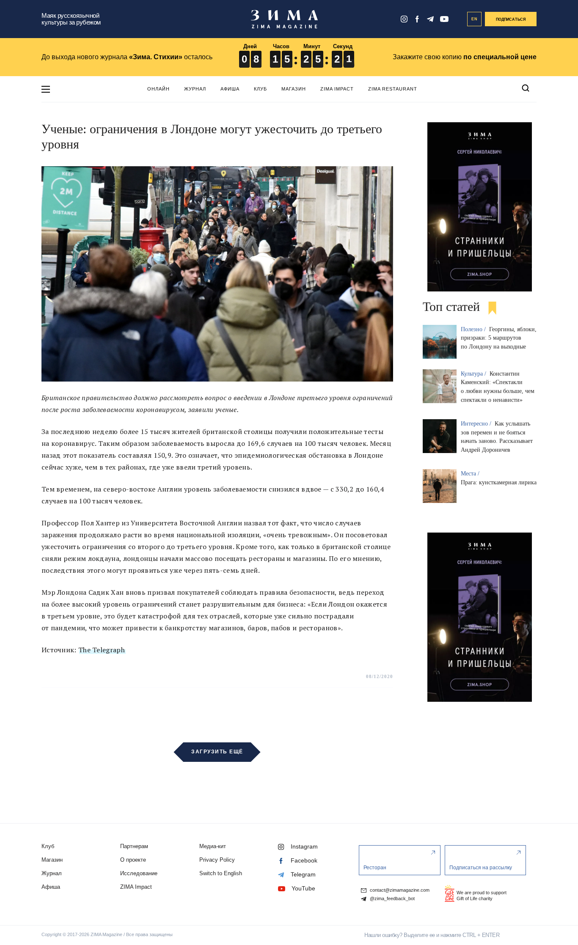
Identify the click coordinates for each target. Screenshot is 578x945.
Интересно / (477, 423)
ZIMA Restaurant (392, 88)
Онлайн (158, 88)
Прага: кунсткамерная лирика (499, 482)
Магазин (293, 88)
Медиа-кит (212, 846)
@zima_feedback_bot (392, 898)
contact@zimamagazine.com (399, 890)
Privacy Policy (217, 860)
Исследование (138, 873)
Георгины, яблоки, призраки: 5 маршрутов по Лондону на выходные (499, 338)
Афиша (229, 88)
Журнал (195, 88)
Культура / (474, 374)
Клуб (260, 88)
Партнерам (134, 846)
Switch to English (220, 873)
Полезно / (474, 329)
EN (474, 19)
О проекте (133, 860)
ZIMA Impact (337, 88)
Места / (471, 473)
